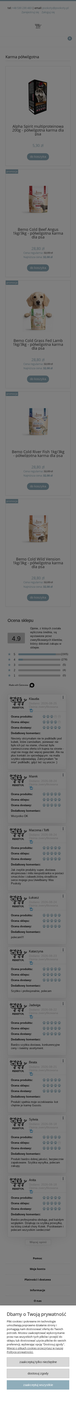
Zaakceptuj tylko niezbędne (38, 1362)
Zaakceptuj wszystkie (38, 1385)
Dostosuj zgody (38, 1373)
